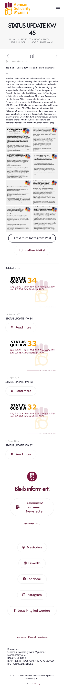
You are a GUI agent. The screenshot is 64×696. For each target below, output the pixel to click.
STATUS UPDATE (18, 42)
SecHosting (36, 684)
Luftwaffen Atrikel (32, 250)
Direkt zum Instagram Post (32, 238)
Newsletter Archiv (32, 523)
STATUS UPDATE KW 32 (18, 445)
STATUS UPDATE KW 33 (18, 382)
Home (12, 39)
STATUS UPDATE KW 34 (19, 318)
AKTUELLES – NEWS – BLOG (35, 39)
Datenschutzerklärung (37, 636)
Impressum (21, 636)
